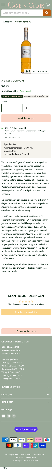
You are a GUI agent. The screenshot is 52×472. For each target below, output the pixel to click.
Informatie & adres (12, 137)
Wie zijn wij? (26, 454)
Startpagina (6, 22)
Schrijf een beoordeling (26, 312)
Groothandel (31, 457)
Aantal (4, 101)
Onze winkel (39, 454)
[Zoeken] (47, 12)
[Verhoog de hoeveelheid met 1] (26, 108)
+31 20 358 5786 (12, 353)
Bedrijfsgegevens (11, 454)
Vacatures (19, 457)
